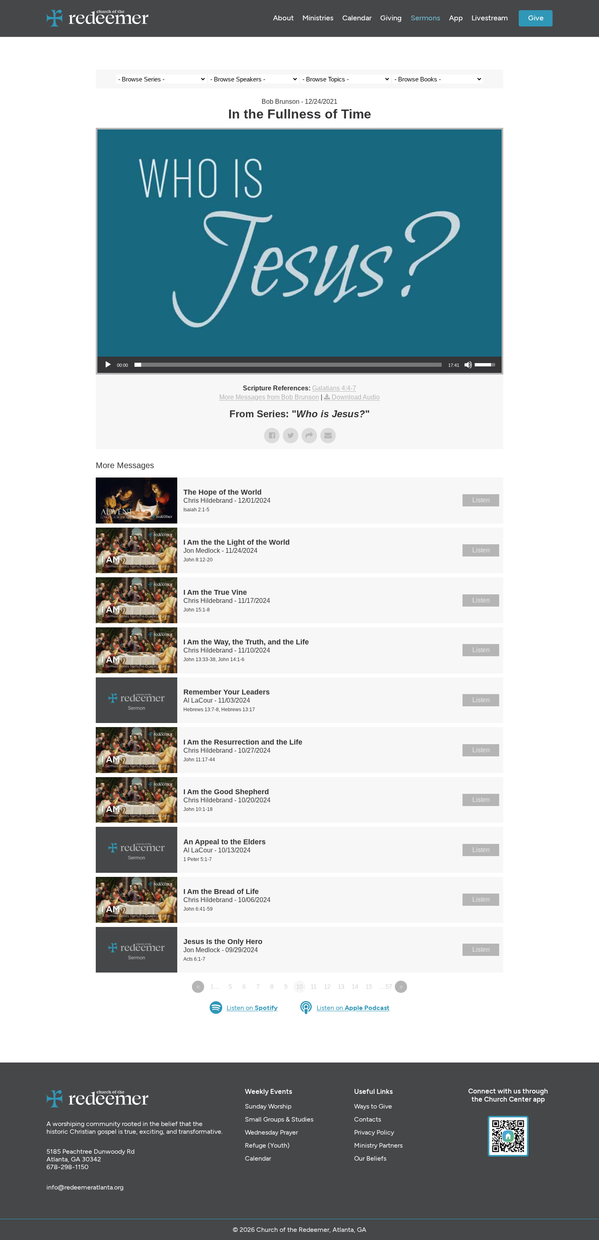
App (456, 17)
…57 (385, 986)
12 (327, 986)
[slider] (288, 365)
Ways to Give (373, 1106)
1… (215, 986)
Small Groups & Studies (279, 1119)
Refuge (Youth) (267, 1145)
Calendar (357, 17)
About (283, 17)
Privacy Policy (374, 1132)
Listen (481, 500)
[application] (299, 365)
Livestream (489, 17)
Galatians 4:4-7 (334, 388)
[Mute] (468, 365)
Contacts (367, 1119)
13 (341, 986)
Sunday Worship (268, 1106)
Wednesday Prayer (271, 1132)
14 (355, 986)
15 (369, 986)
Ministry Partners (378, 1145)
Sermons (425, 17)
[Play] (108, 365)
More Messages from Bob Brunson (269, 397)
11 (314, 986)
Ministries (317, 17)
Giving (391, 17)
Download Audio (356, 397)
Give (536, 17)
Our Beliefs (370, 1158)
